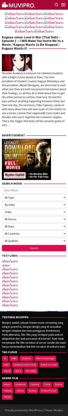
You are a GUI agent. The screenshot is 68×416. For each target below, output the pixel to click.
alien (6, 364)
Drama (58, 384)
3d (5, 358)
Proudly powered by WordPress (23, 410)
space (18, 371)
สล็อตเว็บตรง (10, 261)
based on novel (49, 364)
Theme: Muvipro (53, 410)
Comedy (34, 384)
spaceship (31, 371)
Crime (47, 384)
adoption (26, 358)
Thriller (7, 397)
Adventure (20, 384)
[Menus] (63, 5)
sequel (7, 371)
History (20, 390)
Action (7, 384)
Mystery (32, 390)
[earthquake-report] (19, 4)
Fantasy (8, 390)
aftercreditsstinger (45, 358)
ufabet (6, 265)
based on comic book (25, 364)
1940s (14, 358)
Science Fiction (48, 390)
